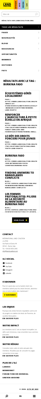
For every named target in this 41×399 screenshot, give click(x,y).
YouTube (8, 266)
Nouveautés (20, 38)
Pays (20, 70)
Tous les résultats (20, 27)
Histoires (7, 65)
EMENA (23, 5)
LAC (27, 4)
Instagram (8, 270)
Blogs (20, 43)
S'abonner (10, 295)
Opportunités (9, 54)
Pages (20, 32)
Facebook (8, 263)
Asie (19, 5)
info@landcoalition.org (10, 251)
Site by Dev (32, 389)
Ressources (20, 49)
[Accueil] (7, 4)
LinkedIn (8, 273)
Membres (6, 59)
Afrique (16, 5)
